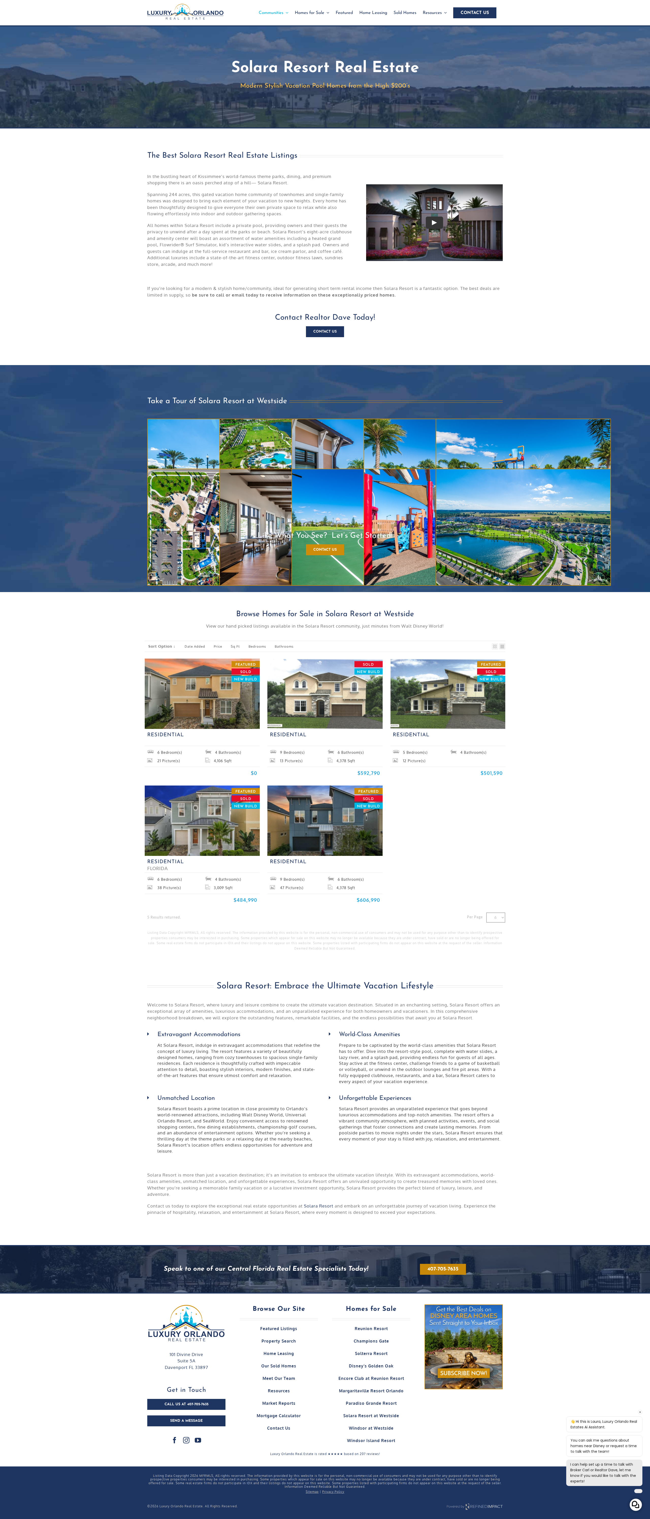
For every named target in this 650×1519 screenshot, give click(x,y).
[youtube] (198, 1440)
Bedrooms (257, 646)
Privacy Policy (333, 1492)
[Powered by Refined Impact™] (475, 1506)
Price (218, 646)
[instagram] (186, 1440)
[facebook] (174, 1440)
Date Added (195, 646)
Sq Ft (235, 646)
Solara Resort (318, 1205)
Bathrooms (284, 646)
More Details (179, 717)
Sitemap (312, 1492)
